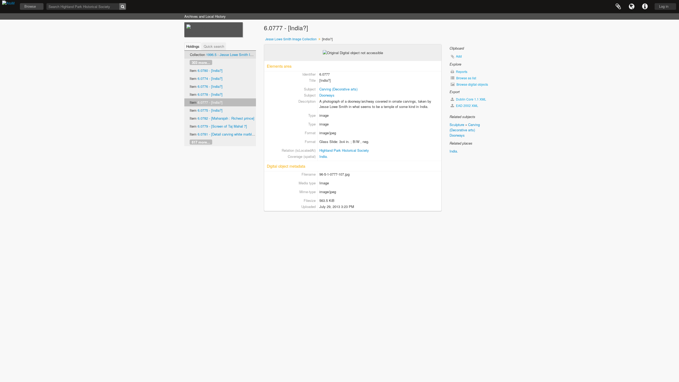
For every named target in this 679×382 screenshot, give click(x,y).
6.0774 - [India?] (210, 78)
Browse (30, 6)
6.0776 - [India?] (210, 86)
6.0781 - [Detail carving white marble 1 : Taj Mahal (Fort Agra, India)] (250, 134)
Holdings (192, 46)
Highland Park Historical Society (344, 150)
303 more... (201, 62)
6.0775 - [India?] (210, 110)
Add (459, 56)
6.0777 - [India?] (210, 102)
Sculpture (457, 124)
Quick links (644, 6)
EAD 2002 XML (466, 105)
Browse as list (465, 78)
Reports (461, 71)
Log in (663, 6)
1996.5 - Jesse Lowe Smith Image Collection (240, 54)
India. (323, 156)
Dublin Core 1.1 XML (470, 99)
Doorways (326, 95)
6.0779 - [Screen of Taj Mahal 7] (222, 126)
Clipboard (618, 6)
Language (631, 6)
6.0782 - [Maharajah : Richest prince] (226, 118)
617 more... (201, 142)
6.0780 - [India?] (210, 70)
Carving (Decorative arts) (338, 89)
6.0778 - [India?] (210, 94)
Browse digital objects (472, 84)
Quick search (214, 46)
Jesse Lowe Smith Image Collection (291, 39)
